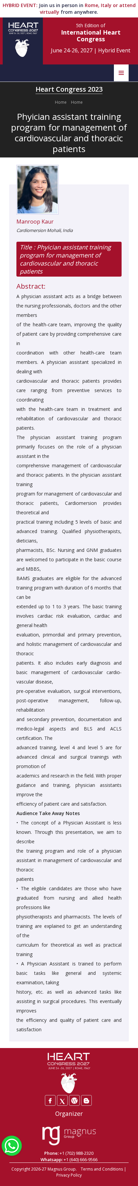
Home (61, 102)
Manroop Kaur (35, 221)
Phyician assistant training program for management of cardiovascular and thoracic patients (65, 259)
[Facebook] (50, 1100)
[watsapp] (12, 1145)
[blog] (86, 1100)
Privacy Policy (69, 1175)
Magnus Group (62, 1169)
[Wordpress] (74, 1100)
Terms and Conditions (102, 1169)
